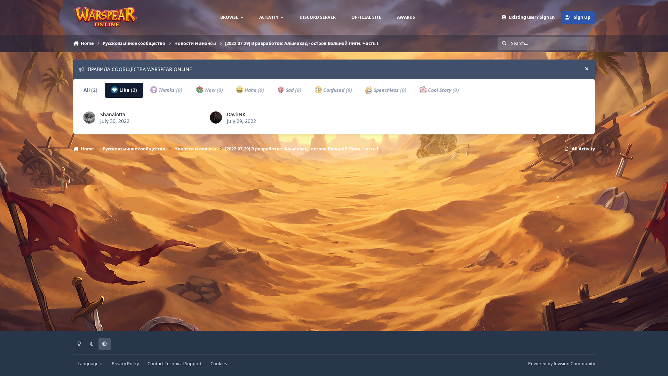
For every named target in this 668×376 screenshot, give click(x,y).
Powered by (561, 364)
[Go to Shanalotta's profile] (89, 117)
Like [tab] (127, 90)
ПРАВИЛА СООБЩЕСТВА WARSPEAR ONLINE (140, 69)
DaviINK (236, 114)
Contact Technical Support (175, 364)
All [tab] (90, 90)
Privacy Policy (125, 364)
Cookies (218, 364)
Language (89, 364)
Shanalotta (112, 114)
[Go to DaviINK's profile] (216, 117)
